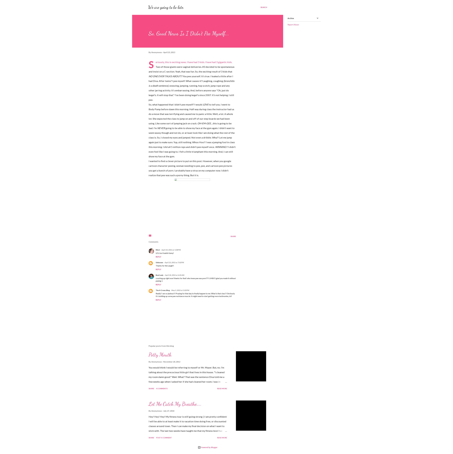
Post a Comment (164, 438)
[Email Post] (150, 236)
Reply (158, 257)
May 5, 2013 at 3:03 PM (180, 290)
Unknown (159, 262)
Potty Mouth (160, 355)
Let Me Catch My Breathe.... (175, 404)
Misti (158, 250)
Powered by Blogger (209, 447)
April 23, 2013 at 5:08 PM (171, 250)
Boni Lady (159, 275)
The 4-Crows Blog (163, 290)
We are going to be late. (166, 7)
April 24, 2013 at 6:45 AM (174, 275)
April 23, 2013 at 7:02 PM (174, 262)
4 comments (162, 389)
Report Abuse (293, 24)
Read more (222, 389)
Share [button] (233, 236)
